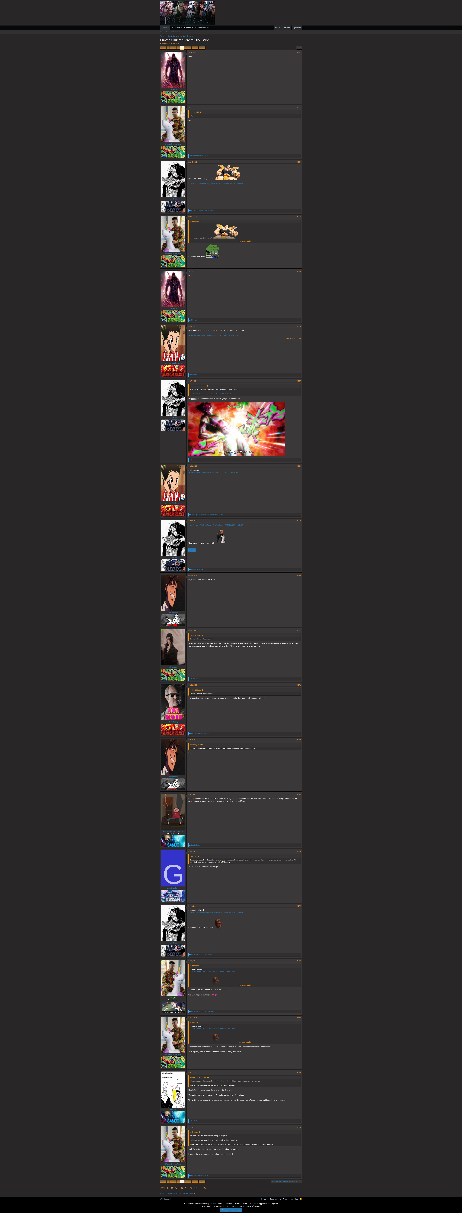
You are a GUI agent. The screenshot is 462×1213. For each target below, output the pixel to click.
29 (182, 48)
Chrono (173, 89)
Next (202, 48)
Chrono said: (194, 112)
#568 (299, 466)
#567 (299, 381)
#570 (299, 575)
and (200, 156)
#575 (299, 851)
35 (196, 48)
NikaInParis (165, 43)
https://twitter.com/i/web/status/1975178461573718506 (214, 335)
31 (189, 48)
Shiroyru (173, 667)
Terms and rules (275, 1199)
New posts (164, 32)
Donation (176, 27)
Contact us (264, 1199)
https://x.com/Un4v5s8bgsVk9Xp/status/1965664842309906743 (215, 183)
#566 (299, 326)
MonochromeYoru (173, 144)
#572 (299, 685)
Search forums (175, 32)
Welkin (173, 1109)
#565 (299, 271)
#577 (299, 961)
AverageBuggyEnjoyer (173, 831)
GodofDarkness (173, 888)
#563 (299, 162)
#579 (299, 1072)
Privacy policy (288, 1199)
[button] (181, 28)
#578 (299, 1018)
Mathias (173, 199)
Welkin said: (194, 1132)
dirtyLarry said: (195, 745)
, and (205, 210)
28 (178, 48)
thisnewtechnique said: (198, 386)
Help (296, 1199)
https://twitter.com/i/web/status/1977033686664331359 (214, 472)
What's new (189, 27)
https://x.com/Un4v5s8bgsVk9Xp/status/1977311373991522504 (215, 525)
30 (186, 48)
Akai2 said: (193, 856)
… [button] (171, 48)
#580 (299, 1127)
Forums (165, 27)
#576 (299, 906)
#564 (299, 217)
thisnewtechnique (173, 363)
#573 (299, 740)
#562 (299, 107)
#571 (299, 630)
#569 (299, 521)
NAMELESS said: (195, 635)
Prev (163, 48)
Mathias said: (194, 222)
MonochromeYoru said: (198, 1077)
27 (175, 48)
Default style (166, 1199)
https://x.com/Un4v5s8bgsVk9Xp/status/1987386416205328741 (215, 912)
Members (202, 27)
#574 (299, 794)
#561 (299, 52)
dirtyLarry (173, 722)
